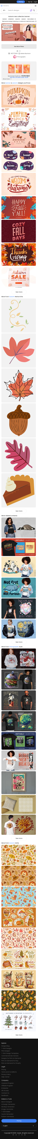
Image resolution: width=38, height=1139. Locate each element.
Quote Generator (7, 1114)
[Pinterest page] (19, 1134)
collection (11, 19)
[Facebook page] (16, 1134)
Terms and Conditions (9, 1072)
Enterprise (4, 1088)
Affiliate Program (7, 1086)
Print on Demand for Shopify (11, 1063)
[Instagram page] (13, 1134)
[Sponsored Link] (19, 68)
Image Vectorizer (7, 1109)
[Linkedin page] (25, 1134)
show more (6, 79)
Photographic (14, 647)
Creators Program (7, 1083)
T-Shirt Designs (6, 1048)
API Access (5, 1091)
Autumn (12, 297)
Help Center (5, 1077)
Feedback (4, 1095)
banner (5, 19)
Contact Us (5, 1093)
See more (19, 292)
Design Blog (5, 1046)
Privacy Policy (6, 1074)
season (24, 19)
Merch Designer (6, 1102)
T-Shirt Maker (5, 1112)
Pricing (3, 1069)
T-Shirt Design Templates (10, 1053)
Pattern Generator (7, 1117)
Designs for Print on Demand (11, 1058)
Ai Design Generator (8, 1104)
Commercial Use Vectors (9, 1056)
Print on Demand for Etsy (9, 1061)
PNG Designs (5, 1051)
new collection (31, 19)
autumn (17, 19)
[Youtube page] (22, 1134)
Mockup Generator (7, 1107)
